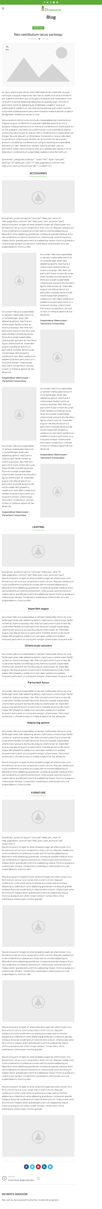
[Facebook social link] (44, 2)
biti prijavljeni (52, 1200)
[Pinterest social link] (57, 2)
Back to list (38, 1178)
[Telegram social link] (50, 1166)
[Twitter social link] (47, 2)
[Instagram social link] (50, 2)
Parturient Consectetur (14, 381)
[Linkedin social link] (44, 1166)
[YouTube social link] (54, 2)
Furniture (38, 28)
